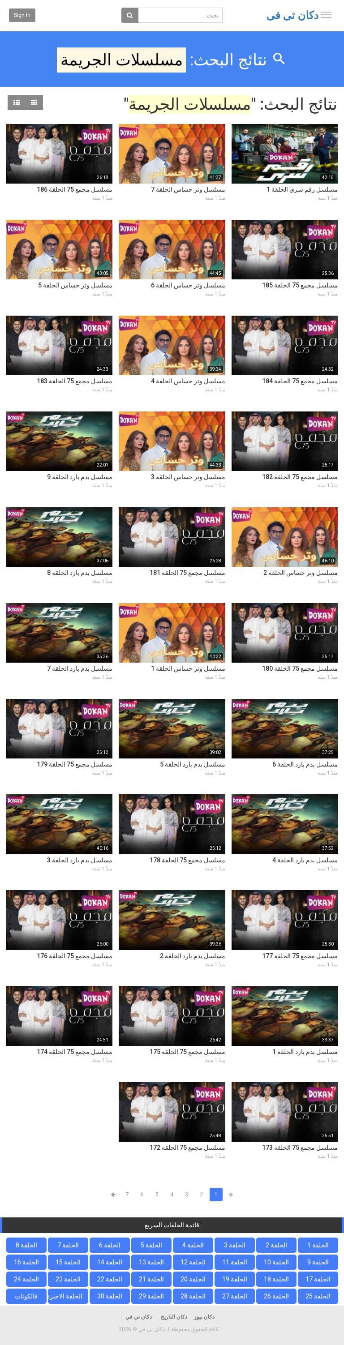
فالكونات (26, 1296)
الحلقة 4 (193, 1245)
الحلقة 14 (109, 1262)
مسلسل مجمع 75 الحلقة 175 (187, 1051)
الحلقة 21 (151, 1279)
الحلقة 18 (276, 1279)
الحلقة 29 (151, 1296)
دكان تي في (293, 15)
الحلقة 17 (318, 1279)
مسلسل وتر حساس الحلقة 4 (188, 381)
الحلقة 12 (193, 1262)
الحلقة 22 (109, 1279)
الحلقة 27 (234, 1296)
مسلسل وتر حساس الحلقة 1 (188, 668)
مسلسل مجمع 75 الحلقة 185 (300, 285)
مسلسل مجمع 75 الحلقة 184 (300, 381)
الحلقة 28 (193, 1296)
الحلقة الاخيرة (65, 1296)
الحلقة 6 (109, 1245)
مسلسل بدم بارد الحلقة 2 (192, 955)
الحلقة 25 (318, 1296)
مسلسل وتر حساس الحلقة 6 (188, 285)
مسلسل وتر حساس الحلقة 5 (75, 285)
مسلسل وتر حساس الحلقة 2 (300, 572)
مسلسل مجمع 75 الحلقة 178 (187, 860)
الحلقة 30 (109, 1296)
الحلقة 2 (276, 1245)
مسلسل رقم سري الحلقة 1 (302, 189)
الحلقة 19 (234, 1279)
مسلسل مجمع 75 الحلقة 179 (74, 764)
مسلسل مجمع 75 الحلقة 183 (74, 381)
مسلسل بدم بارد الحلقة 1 (305, 1051)
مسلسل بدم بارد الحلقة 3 (79, 860)
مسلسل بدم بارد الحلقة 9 (79, 476)
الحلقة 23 (68, 1279)
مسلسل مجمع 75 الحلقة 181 (187, 572)
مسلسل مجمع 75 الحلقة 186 (74, 189)
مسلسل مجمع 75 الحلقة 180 (300, 668)
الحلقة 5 (151, 1245)
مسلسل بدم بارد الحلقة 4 (305, 860)
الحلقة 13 (151, 1262)
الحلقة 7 (68, 1245)
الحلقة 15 (68, 1262)
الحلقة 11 (234, 1262)
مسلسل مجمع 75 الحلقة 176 (74, 955)
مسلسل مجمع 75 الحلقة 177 (300, 955)
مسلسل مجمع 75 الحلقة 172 (187, 1147)
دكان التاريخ (174, 1317)
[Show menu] (326, 15)
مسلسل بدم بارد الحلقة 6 (305, 764)
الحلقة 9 (318, 1262)
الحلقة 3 (234, 1245)
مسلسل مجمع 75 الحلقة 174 (74, 1051)
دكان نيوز (204, 1317)
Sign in (22, 15)
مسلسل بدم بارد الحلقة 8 (79, 572)
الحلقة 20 (193, 1279)
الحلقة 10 (276, 1262)
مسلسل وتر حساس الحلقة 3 (188, 476)
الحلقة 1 (318, 1245)
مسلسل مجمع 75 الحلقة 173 (300, 1147)
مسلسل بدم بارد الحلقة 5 (192, 764)
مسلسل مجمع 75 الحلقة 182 (300, 476)
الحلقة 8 (26, 1245)
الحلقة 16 (26, 1262)
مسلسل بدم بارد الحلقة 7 (79, 668)
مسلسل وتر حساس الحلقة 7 (188, 189)
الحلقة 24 (26, 1279)
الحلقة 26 (276, 1296)
